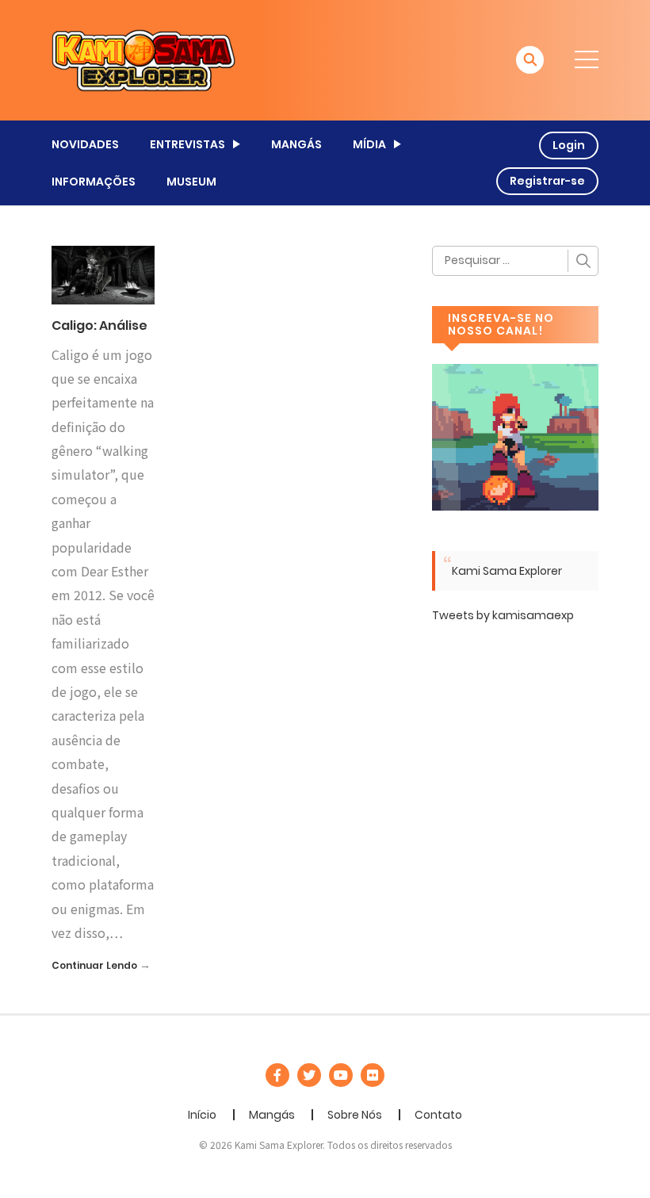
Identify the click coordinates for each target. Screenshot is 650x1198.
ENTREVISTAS (187, 144)
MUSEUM (191, 181)
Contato (438, 1115)
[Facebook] (277, 1075)
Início (202, 1115)
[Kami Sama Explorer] (143, 59)
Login (568, 145)
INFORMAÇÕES (94, 181)
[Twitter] (309, 1075)
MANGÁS (296, 144)
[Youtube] (341, 1075)
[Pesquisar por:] (515, 261)
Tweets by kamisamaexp (503, 615)
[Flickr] (372, 1075)
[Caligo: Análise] (103, 274)
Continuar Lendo (94, 965)
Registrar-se (547, 181)
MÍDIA (369, 144)
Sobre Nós (354, 1115)
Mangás (272, 1115)
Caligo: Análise (99, 325)
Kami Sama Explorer (507, 571)
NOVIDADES (85, 144)
